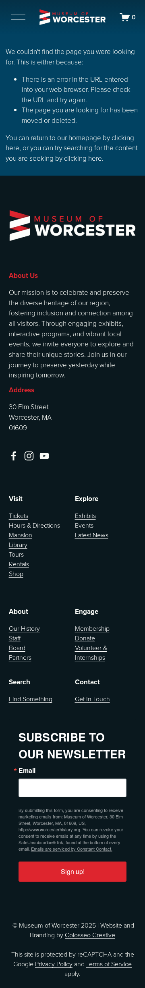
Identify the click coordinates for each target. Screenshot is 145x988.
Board (17, 647)
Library (18, 544)
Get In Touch (92, 698)
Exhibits (85, 515)
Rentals (19, 563)
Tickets (18, 515)
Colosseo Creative (90, 934)
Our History (24, 628)
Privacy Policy (53, 963)
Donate (85, 638)
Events (84, 525)
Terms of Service (109, 963)
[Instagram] (29, 456)
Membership (92, 628)
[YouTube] (44, 456)
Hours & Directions (34, 525)
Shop (16, 573)
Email (27, 770)
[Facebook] (14, 456)
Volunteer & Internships (91, 652)
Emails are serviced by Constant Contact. (71, 848)
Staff (15, 638)
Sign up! (73, 871)
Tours (16, 554)
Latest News (91, 534)
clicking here (83, 158)
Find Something (30, 698)
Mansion (20, 534)
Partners (20, 657)
